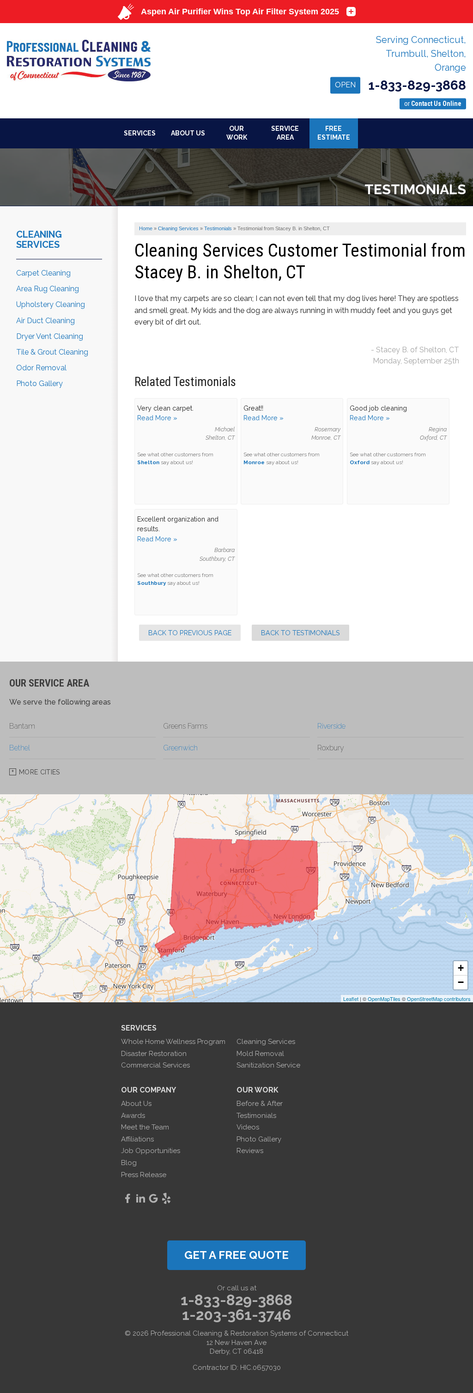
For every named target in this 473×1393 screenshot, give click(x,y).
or (432, 103)
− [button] (461, 982)
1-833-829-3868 (400, 86)
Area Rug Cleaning (47, 288)
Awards (133, 1115)
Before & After (259, 1103)
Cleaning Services (39, 239)
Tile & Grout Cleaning (52, 352)
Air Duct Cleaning (45, 320)
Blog (129, 1163)
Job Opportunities (150, 1151)
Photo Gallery (39, 383)
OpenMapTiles (384, 998)
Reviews (249, 1151)
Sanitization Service (268, 1065)
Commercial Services (155, 1065)
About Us (136, 1103)
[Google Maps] (153, 1198)
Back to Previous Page (189, 633)
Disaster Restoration (154, 1053)
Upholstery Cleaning (50, 304)
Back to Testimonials (300, 633)
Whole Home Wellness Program (173, 1041)
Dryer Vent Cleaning (49, 336)
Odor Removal (41, 367)
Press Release (143, 1175)
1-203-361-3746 (236, 1314)
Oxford (360, 462)
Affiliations (137, 1139)
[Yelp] (166, 1198)
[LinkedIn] (140, 1198)
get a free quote (236, 1255)
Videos (247, 1127)
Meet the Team (145, 1127)
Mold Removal (260, 1053)
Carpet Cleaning (43, 273)
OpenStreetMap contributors (439, 998)
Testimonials (256, 1115)
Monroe (254, 462)
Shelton (148, 462)
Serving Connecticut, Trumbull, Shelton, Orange (421, 53)
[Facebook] (127, 1198)
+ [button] (461, 968)
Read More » (157, 418)
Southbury (151, 583)
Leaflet (350, 998)
